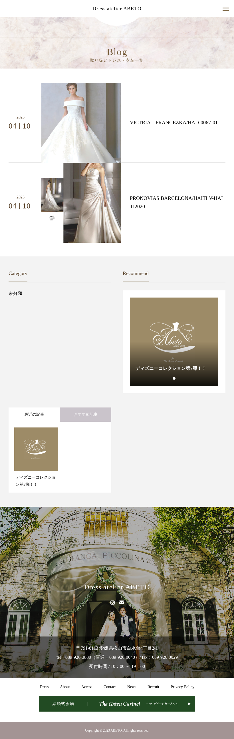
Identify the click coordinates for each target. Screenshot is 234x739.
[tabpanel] (174, 342)
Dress (44, 687)
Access (86, 687)
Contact (110, 687)
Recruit (153, 687)
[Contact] (121, 602)
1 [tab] (174, 378)
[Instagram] (112, 602)
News (131, 687)
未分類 (15, 293)
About (65, 687)
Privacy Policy (182, 687)
